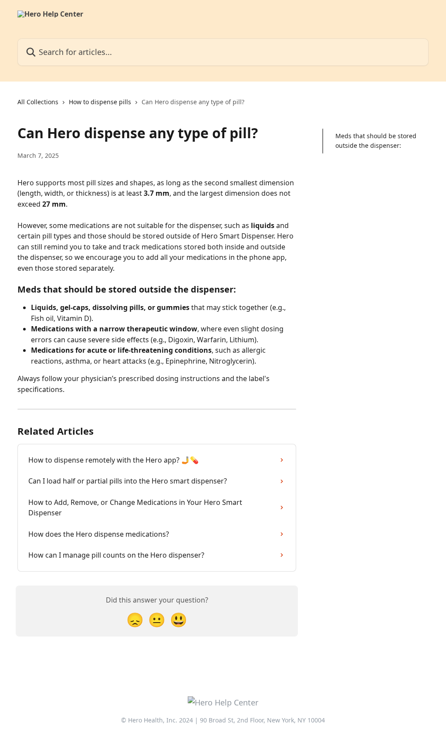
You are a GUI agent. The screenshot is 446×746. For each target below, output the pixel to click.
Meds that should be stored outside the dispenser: (375, 141)
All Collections (37, 102)
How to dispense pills (100, 102)
